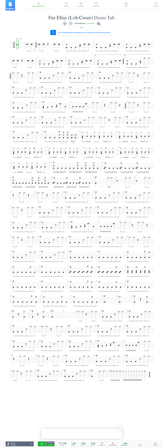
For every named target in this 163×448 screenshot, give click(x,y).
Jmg (81, 27)
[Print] (98, 23)
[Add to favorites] (70, 23)
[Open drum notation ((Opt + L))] (65, 23)
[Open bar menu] (34, 50)
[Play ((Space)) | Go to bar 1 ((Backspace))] (42, 443)
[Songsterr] (10, 5)
